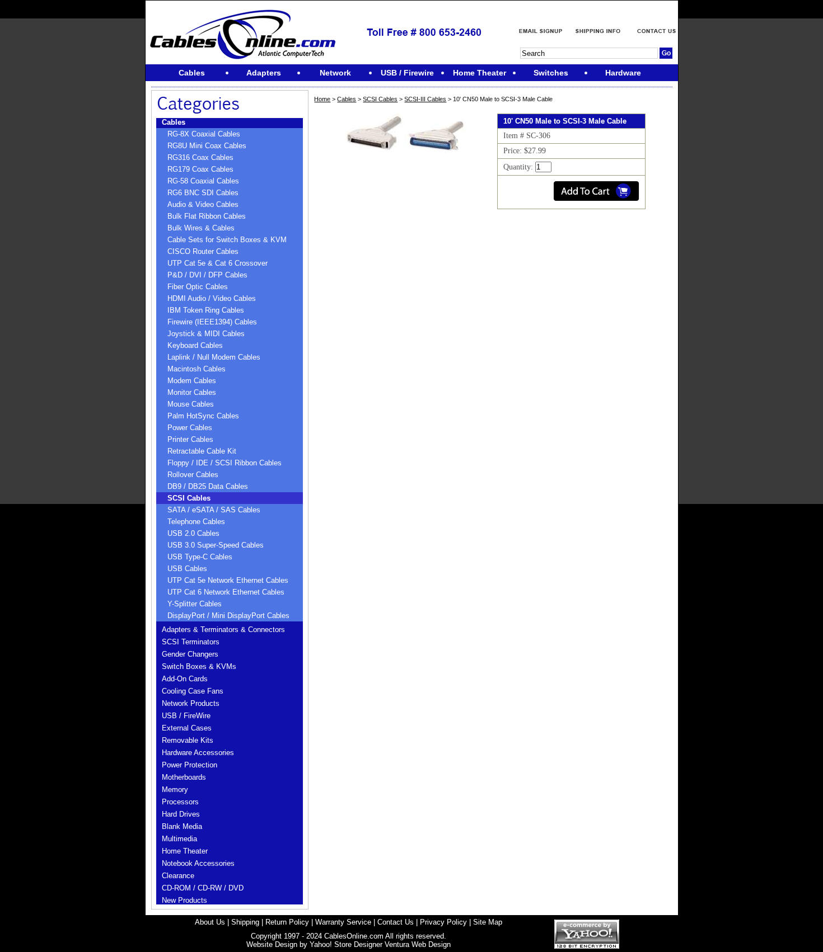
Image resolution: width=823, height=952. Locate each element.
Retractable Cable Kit (201, 451)
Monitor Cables (191, 392)
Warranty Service (343, 922)
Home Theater (185, 851)
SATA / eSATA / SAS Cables (213, 510)
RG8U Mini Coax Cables (206, 146)
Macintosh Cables (196, 369)
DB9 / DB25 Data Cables (207, 486)
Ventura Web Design (418, 944)
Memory (175, 789)
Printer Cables (190, 439)
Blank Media (182, 826)
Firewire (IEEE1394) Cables (212, 322)
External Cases (187, 728)
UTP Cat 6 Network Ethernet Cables (225, 592)
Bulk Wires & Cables (201, 228)
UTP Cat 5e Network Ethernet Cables (227, 580)
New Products (184, 900)
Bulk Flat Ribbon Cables (206, 216)
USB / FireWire (186, 715)
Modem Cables (191, 380)
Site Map (487, 922)
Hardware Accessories (198, 752)
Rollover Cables (192, 474)
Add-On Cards (185, 679)
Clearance (178, 875)
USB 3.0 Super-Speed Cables (215, 545)
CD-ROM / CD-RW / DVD (203, 888)
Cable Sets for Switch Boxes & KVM (227, 239)
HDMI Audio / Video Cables (211, 298)
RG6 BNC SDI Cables (203, 192)
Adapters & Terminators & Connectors (223, 629)
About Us (210, 922)
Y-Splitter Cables (194, 604)
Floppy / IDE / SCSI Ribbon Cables (224, 463)
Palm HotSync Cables (203, 416)
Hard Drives (181, 814)
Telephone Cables (196, 521)
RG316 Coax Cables (200, 157)
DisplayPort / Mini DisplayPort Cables (228, 615)
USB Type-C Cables (199, 557)
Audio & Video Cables (203, 204)
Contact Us (395, 922)
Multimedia (179, 839)
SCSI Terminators (190, 642)
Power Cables (189, 427)
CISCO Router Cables (203, 251)
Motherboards (184, 777)
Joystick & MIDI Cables (206, 333)
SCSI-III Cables (425, 99)
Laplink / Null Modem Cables (213, 357)
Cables (173, 122)
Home (322, 99)
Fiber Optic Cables (197, 286)
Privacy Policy (443, 922)
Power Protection (189, 765)
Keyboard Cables (195, 345)
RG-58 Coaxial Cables (203, 181)
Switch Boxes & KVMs (199, 666)
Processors (180, 802)
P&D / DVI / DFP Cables (207, 275)
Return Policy (287, 922)
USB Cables (187, 568)
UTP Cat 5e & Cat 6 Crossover (217, 263)
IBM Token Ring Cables (205, 310)
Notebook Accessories (198, 863)
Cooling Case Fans (192, 691)
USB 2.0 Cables (193, 533)
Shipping (245, 922)
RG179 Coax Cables (200, 169)
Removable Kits (187, 740)
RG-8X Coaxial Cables (203, 134)
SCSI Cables (189, 498)
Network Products (190, 703)
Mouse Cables (190, 404)
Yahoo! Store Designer (346, 944)
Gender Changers (190, 654)
